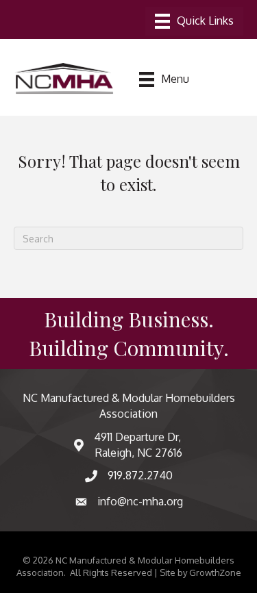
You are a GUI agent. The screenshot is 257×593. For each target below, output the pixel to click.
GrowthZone (215, 572)
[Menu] (194, 21)
